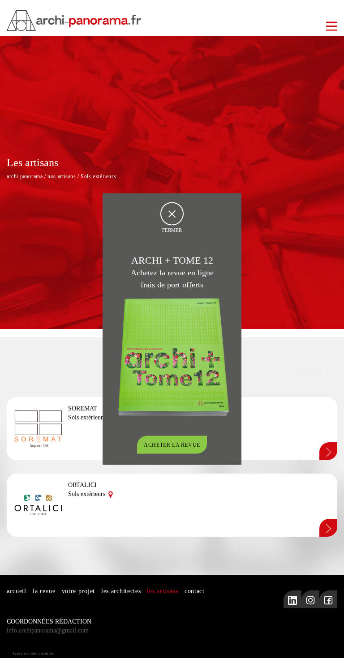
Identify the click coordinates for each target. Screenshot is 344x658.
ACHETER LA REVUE (172, 445)
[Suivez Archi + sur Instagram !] (310, 599)
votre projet (78, 591)
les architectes (121, 591)
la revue (44, 591)
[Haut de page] (328, 642)
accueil (16, 591)
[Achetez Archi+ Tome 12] (173, 356)
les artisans (162, 591)
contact (195, 591)
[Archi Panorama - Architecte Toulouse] (172, 20)
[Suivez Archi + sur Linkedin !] (292, 599)
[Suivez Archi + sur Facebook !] (328, 599)
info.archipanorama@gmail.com (48, 630)
